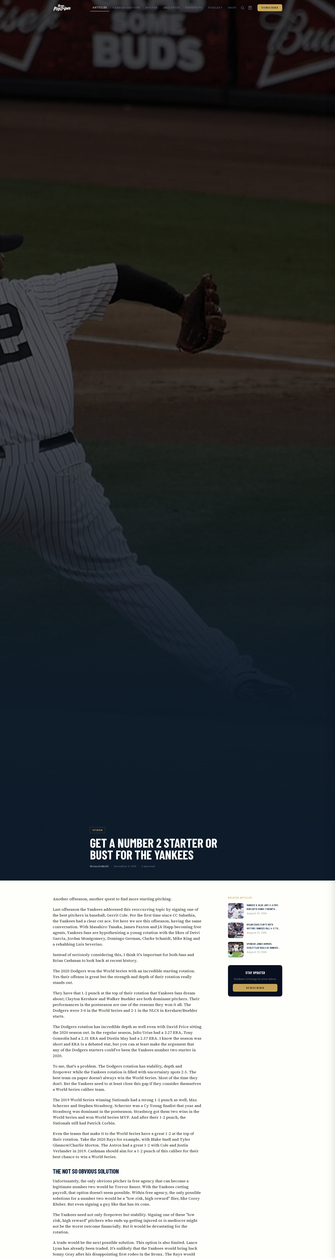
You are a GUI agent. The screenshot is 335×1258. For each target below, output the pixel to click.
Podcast (215, 7)
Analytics (171, 7)
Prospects (194, 7)
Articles (99, 7)
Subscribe (269, 7)
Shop (232, 7)
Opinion (97, 830)
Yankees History (126, 7)
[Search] (242, 7)
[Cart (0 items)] (250, 7)
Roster (152, 7)
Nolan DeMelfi (99, 866)
